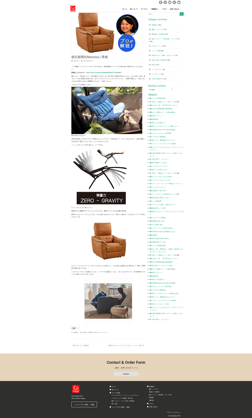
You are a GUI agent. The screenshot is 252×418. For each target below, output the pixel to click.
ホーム (124, 9)
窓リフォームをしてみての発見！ (162, 176)
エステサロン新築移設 (158, 137)
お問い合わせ (174, 9)
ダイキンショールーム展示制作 (161, 133)
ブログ (164, 9)
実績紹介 (154, 9)
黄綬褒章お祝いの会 (157, 221)
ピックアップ (156, 74)
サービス (144, 9)
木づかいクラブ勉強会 (81, 345)
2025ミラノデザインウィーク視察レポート (165, 126)
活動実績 (151, 400)
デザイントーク (157, 46)
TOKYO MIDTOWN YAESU (160, 238)
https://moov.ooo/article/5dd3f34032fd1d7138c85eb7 (104, 72)
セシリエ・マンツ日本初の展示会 (162, 228)
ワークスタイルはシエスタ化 (160, 180)
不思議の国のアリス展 (158, 242)
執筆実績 (151, 397)
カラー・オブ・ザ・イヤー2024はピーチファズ (166, 183)
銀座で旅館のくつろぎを (159, 163)
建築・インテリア (158, 29)
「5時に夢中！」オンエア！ (160, 159)
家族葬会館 (154, 119)
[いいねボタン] (73, 328)
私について (134, 9)
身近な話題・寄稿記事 (86, 332)
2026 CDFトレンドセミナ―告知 (161, 265)
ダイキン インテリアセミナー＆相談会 (163, 144)
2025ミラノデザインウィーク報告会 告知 (164, 293)
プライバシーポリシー (174, 412)
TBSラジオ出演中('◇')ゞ (159, 123)
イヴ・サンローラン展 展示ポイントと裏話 (165, 194)
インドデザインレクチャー (160, 166)
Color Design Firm (88, 61)
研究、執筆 (114, 404)
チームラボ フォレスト (158, 187)
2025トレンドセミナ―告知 (160, 304)
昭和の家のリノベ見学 (158, 208)
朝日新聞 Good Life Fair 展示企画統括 (163, 130)
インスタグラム (157, 69)
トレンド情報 (156, 51)
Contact (126, 374)
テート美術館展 (156, 201)
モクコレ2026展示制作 (158, 98)
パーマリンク (104, 332)
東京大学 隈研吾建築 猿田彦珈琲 (161, 109)
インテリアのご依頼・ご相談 (84, 404)
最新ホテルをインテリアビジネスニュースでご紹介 (125, 345)
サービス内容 (116, 393)
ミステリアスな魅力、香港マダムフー (163, 204)
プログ (151, 404)
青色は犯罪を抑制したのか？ (160, 197)
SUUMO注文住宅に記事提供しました (163, 231)
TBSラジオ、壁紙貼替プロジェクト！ (163, 140)
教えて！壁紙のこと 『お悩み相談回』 (163, 112)
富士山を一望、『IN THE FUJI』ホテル (164, 105)
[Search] (182, 14)
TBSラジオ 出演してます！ (160, 169)
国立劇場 (154, 235)
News (96, 332)
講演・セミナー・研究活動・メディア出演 (166, 39)
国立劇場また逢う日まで (159, 190)
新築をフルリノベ (157, 116)
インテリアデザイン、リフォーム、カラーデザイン (125, 395)
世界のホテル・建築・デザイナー (163, 55)
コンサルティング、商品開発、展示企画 (122, 398)
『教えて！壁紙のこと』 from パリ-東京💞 (165, 102)
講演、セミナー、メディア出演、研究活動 (123, 401)
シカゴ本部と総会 (157, 224)
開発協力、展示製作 (158, 34)
